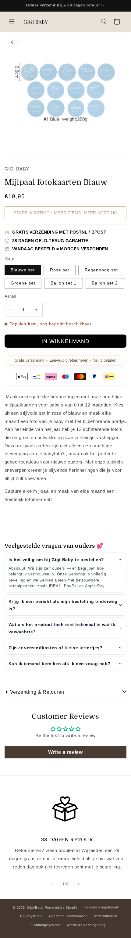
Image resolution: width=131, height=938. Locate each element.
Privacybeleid (31, 916)
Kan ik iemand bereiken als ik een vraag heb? (60, 663)
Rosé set (59, 270)
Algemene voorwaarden (68, 916)
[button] (11, 21)
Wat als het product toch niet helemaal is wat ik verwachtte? (62, 628)
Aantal (10, 296)
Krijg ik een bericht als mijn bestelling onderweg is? (63, 605)
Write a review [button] (65, 752)
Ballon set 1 (64, 283)
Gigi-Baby (35, 907)
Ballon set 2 (105, 283)
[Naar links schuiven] (52, 883)
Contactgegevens (46, 925)
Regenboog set (101, 270)
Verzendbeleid (105, 916)
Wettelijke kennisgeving (86, 925)
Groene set (23, 283)
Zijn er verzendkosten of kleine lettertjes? (56, 647)
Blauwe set (23, 270)
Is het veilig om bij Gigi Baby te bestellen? (56, 559)
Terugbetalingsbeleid (101, 907)
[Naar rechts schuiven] (78, 883)
